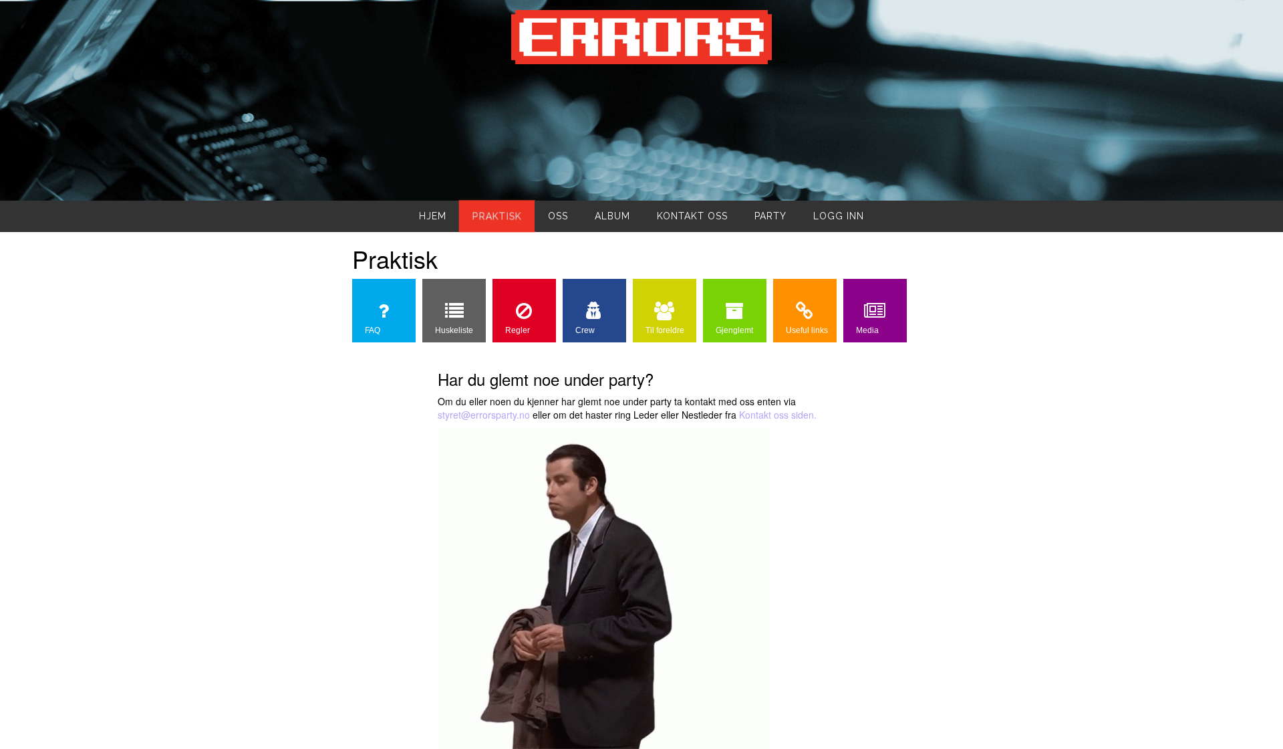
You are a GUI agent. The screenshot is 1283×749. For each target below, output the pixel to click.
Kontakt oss (692, 216)
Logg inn (838, 216)
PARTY (770, 216)
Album (612, 216)
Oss (558, 216)
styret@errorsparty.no (484, 414)
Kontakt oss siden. (778, 414)
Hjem (432, 216)
